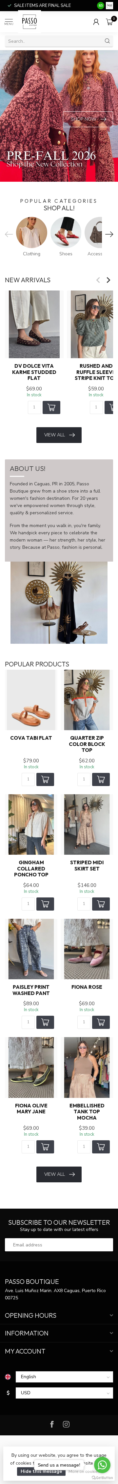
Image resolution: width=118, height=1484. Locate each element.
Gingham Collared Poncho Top (31, 869)
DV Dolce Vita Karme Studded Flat (34, 372)
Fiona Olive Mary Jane (31, 1109)
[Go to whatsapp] (102, 1465)
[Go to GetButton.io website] (102, 1477)
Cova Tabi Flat (31, 738)
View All (54, 435)
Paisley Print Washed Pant (31, 990)
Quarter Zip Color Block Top (87, 744)
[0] (109, 21)
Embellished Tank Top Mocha (87, 1112)
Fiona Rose (86, 987)
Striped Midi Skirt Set (87, 865)
